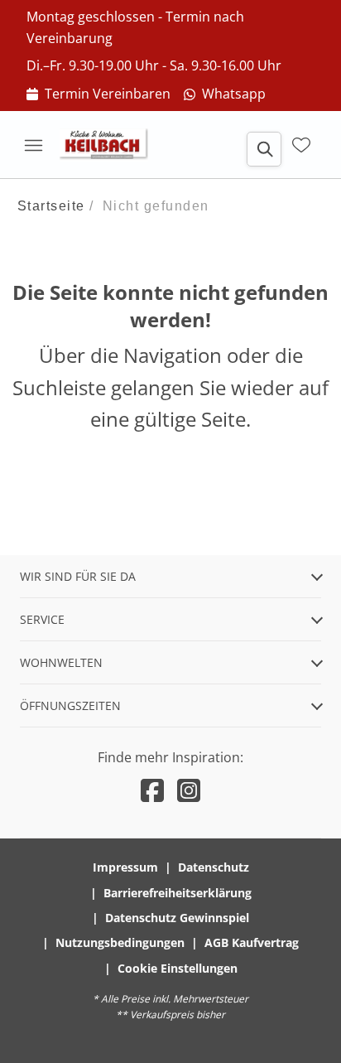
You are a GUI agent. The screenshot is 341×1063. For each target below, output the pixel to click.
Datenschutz (213, 867)
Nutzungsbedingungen (120, 942)
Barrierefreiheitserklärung (177, 893)
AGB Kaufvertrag (251, 942)
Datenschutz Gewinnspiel (177, 917)
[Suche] (264, 149)
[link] (98, 94)
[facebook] (152, 790)
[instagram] (188, 790)
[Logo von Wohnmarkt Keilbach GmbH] (109, 145)
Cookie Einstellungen (178, 968)
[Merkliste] (301, 145)
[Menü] (33, 145)
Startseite (51, 206)
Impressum (125, 867)
